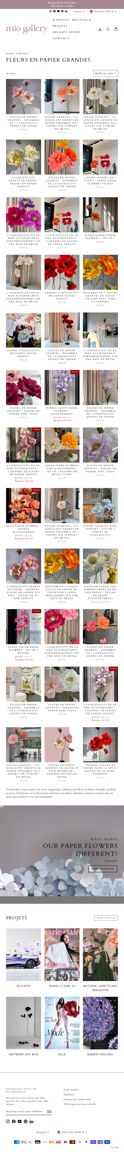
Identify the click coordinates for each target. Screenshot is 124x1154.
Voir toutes (106, 918)
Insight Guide (66, 32)
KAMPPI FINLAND (100, 1054)
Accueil (10, 53)
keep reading (103, 868)
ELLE (61, 1054)
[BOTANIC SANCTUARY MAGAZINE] (100, 954)
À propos (61, 20)
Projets (60, 26)
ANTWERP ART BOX (23, 1054)
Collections (22, 53)
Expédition (69, 1094)
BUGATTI (24, 986)
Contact (61, 38)
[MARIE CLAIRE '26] (62, 954)
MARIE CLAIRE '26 (62, 986)
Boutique (81, 20)
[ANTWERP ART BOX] (23, 1023)
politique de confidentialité (77, 1099)
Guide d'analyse (71, 1089)
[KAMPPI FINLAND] (100, 1023)
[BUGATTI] (23, 954)
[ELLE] (62, 1023)
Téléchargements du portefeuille (80, 1104)
